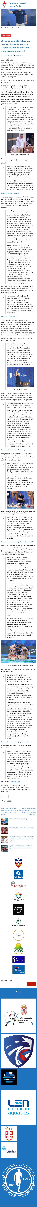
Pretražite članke (6, 981)
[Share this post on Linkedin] (11, 59)
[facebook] (2, 59)
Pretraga (31, 984)
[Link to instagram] (20, 992)
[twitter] (7, 59)
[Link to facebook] (16, 992)
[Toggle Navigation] (33, 4)
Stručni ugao (6, 35)
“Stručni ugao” (15, 782)
